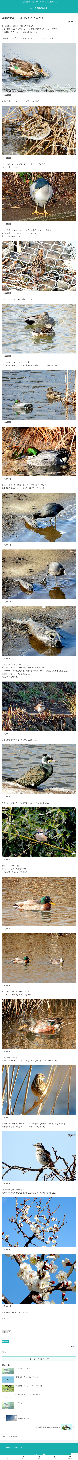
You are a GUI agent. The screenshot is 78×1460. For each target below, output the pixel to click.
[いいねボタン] (4, 1331)
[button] (72, 673)
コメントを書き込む (39, 1359)
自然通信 (6, 1341)
